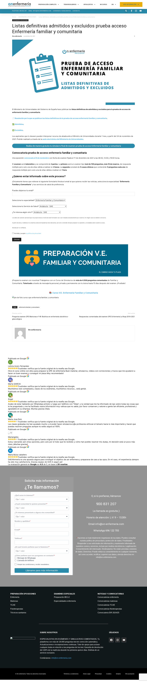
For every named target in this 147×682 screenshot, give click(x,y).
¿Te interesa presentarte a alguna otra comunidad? (35, 512)
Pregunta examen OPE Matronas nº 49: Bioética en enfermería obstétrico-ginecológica (40, 318)
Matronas (14, 601)
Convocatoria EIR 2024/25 (108, 613)
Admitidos (19, 124)
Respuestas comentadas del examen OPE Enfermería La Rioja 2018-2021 (107, 317)
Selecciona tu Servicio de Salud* (25, 206)
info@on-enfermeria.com (61, 658)
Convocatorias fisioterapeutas (110, 609)
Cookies (108, 674)
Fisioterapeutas (16, 609)
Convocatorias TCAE (106, 605)
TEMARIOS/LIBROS (70, 4)
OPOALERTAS (88, 4)
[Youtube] (124, 640)
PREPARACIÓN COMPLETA (47, 4)
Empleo (118, 674)
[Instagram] (117, 640)
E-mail (17, 530)
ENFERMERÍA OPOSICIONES (27, 17)
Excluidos (19, 130)
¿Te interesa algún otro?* (22, 212)
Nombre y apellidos (22, 521)
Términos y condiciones (71, 674)
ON (113, 4)
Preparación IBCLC (62, 597)
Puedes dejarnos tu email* (23, 190)
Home (14, 17)
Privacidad (98, 674)
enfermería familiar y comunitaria (29, 307)
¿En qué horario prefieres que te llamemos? (32, 547)
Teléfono (18, 538)
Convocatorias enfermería (108, 597)
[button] (126, 11)
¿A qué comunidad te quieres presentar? (31, 504)
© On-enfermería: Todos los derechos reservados (30, 674)
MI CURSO (103, 4)
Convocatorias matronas (107, 601)
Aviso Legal (86, 674)
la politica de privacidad (33, 233)
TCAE (12, 605)
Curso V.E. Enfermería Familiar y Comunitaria (75, 292)
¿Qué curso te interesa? (24, 495)
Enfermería (14, 597)
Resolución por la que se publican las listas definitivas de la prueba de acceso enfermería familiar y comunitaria (61, 118)
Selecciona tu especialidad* (23, 200)
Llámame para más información (42, 570)
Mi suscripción (129, 674)
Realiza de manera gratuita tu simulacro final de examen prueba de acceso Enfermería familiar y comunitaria (73, 146)
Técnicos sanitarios (18, 613)
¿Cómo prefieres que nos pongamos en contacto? (34, 555)
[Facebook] (111, 640)
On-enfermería (17, 36)
